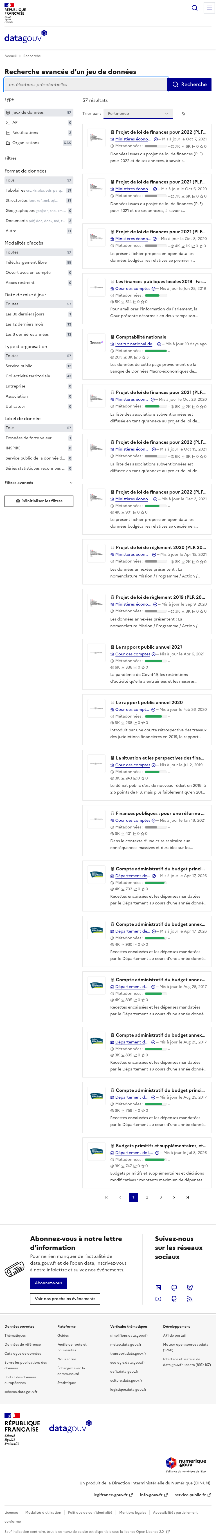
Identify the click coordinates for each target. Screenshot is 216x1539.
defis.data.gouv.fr (124, 1371)
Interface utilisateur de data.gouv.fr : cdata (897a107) (187, 1362)
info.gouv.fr (151, 1495)
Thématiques (15, 1335)
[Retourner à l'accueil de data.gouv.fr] (25, 36)
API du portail (174, 1335)
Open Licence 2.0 (150, 1531)
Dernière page (187, 1197)
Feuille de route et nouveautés (72, 1347)
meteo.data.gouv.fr (125, 1344)
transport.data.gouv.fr (128, 1353)
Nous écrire (66, 1359)
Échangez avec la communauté (71, 1371)
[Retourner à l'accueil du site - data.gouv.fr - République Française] (70, 1428)
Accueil (10, 56)
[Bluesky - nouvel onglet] (189, 1287)
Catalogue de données (22, 1353)
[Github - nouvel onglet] (174, 1299)
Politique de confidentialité (90, 1512)
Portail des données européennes (20, 1380)
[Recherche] (194, 8)
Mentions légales (132, 1512)
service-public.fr (190, 1495)
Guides (63, 1335)
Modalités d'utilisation (43, 1512)
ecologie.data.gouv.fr (127, 1362)
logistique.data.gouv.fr (128, 1389)
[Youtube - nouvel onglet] (158, 1299)
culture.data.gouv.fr (126, 1380)
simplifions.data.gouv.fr (129, 1335)
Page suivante (174, 1197)
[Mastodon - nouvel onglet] (174, 1287)
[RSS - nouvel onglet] (189, 1299)
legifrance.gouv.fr (111, 1495)
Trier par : (91, 114)
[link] (183, 113)
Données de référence (22, 1344)
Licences (11, 1512)
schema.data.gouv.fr (20, 1391)
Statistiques (66, 1382)
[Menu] (209, 8)
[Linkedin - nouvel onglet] (158, 1287)
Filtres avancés (18, 483)
